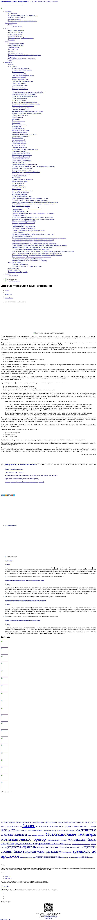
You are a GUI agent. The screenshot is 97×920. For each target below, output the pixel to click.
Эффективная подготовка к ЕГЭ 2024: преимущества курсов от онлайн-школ (34, 243)
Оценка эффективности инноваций (22, 191)
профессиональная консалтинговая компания (20, 464)
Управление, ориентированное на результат (24, 134)
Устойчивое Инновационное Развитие (23, 106)
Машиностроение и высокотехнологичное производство (24, 55)
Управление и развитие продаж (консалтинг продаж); (22, 478)
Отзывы (10, 24)
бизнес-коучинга (52, 826)
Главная (7, 290)
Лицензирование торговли (19, 85)
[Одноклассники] (6, 495)
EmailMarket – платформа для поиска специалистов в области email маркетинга (35, 202)
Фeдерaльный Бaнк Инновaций (21, 157)
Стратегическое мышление (19, 98)
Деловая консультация (14, 19)
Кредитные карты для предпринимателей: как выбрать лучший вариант (32, 247)
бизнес (28, 825)
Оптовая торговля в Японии (20, 89)
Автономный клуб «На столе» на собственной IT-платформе (29, 260)
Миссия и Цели (12, 13)
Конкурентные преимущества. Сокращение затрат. (22, 15)
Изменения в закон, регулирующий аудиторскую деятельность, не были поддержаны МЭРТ (22, 620)
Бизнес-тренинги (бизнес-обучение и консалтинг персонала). (24, 482)
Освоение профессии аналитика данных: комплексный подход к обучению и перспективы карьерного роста (43, 251)
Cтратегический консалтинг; (14, 469)
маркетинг (73, 830)
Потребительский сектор (15, 53)
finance (94, 822)
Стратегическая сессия (18, 121)
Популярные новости (11, 525)
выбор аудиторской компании (69, 826)
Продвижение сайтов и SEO (20, 211)
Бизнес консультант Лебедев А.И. (17, 272)
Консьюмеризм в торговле (19, 187)
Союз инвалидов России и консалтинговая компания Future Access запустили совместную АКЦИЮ (24, 580)
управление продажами (48, 856)
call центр (88, 822)
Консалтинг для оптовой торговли (22, 70)
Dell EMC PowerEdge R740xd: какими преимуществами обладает (30, 200)
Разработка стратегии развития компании (24, 94)
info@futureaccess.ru (14, 281)
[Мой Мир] (8, 495)
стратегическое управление (43, 851)
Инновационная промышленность (22, 155)
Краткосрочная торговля (19, 77)
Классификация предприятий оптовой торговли (26, 172)
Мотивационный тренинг (57, 840)
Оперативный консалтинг (15, 32)
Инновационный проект (19, 143)
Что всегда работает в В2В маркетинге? (23, 223)
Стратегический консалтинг (16, 30)
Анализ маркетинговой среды (20, 130)
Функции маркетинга (18, 128)
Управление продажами (15, 36)
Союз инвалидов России (74, 847)
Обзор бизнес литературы (15, 262)
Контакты (7, 274)
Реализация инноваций (18, 151)
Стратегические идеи (18, 183)
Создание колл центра (18, 224)
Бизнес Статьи (12, 66)
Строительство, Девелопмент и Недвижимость (21, 58)
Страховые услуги (17, 209)
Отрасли (7, 41)
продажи (68, 844)
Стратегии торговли (18, 72)
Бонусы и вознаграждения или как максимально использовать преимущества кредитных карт (39, 238)
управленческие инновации (70, 857)
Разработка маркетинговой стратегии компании (26, 104)
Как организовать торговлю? (20, 192)
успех (84, 856)
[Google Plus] (12, 495)
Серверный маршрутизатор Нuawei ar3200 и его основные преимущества (33, 213)
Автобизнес (11, 51)
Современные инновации (19, 147)
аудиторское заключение (13, 826)
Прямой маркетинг (17, 117)
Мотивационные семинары (71, 834)
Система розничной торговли (20, 174)
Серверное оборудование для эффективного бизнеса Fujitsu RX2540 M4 (32, 217)
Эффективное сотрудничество (16, 17)
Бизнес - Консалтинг (14, 270)
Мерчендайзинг (16, 177)
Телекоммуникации (14, 47)
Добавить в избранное (20, 1)
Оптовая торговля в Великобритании (22, 168)
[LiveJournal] (10, 495)
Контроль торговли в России (20, 79)
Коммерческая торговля (18, 83)
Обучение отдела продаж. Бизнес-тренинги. (21, 38)
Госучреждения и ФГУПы (15, 45)
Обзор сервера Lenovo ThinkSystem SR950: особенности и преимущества (33, 219)
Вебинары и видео (13, 268)
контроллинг (65, 830)
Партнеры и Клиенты (11, 23)
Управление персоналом (15, 34)
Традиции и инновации (19, 141)
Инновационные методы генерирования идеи (25, 149)
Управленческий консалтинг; (14, 472)
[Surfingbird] (14, 495)
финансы (90, 857)
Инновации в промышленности (21, 136)
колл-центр (8, 830)
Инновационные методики (19, 181)
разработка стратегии (21, 846)
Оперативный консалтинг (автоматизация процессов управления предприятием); (31, 475)
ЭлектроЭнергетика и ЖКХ (16, 43)
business (81, 822)
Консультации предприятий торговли (22, 81)
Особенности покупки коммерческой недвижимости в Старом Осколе (32, 241)
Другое (10, 60)
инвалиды (83, 826)
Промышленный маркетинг (20, 115)
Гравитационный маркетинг (20, 264)
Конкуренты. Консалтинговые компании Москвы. (22, 21)
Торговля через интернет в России (22, 170)
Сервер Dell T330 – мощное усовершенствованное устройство (30, 198)
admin (8, 564)
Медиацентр (8, 62)
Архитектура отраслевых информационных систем (26, 113)
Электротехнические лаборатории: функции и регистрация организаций (33, 240)
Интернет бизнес (13, 49)
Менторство (11, 40)
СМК (59, 847)
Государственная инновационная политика (24, 164)
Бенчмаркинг (16, 119)
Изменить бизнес (17, 26)
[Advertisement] (48, 317)
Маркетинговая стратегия (19, 194)
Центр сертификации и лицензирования (23, 226)
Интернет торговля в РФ (19, 74)
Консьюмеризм (16, 126)
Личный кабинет (13, 275)
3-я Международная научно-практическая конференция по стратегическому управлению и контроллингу (25, 600)
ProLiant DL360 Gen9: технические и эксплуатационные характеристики (33, 204)
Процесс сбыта (16, 123)
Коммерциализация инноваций (21, 153)
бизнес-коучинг (41, 826)
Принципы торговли (18, 185)
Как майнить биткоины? (19, 215)
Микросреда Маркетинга (19, 124)
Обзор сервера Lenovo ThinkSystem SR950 (24, 221)
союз (63, 847)
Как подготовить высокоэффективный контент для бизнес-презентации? (33, 234)
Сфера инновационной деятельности (22, 179)
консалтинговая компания (32, 830)
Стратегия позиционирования (20, 68)
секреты (53, 847)
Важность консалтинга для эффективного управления (27, 92)
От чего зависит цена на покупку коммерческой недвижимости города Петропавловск (37, 255)
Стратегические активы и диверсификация (24, 102)
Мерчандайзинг (16, 189)
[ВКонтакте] (2, 495)
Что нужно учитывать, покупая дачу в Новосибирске (27, 258)
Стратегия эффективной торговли (21, 196)
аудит (2, 826)
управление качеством (28, 857)
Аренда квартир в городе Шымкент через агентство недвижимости (31, 257)
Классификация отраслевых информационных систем (27, 111)
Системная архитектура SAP (20, 109)
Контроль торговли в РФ (19, 175)
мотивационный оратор (23, 839)
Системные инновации (18, 162)
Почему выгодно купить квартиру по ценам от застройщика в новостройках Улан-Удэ (37, 253)
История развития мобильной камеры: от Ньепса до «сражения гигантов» (33, 166)
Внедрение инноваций (18, 140)
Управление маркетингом (19, 132)
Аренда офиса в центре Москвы (21, 206)
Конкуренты (8, 878)
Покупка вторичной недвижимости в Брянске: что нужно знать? (30, 249)
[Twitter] (4, 495)
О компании (8, 11)
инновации (92, 826)
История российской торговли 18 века (23, 75)
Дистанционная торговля (19, 87)
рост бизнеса (41, 847)
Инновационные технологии (20, 158)
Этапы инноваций (17, 138)
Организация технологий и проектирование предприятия (28, 91)
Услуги (7, 28)
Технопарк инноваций (18, 145)
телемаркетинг (66, 852)
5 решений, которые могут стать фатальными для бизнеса (28, 230)
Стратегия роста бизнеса (19, 100)
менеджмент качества (36, 835)
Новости (10, 64)
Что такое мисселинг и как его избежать (23, 228)
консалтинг (19, 830)
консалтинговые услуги (51, 830)
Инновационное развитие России (21, 160)
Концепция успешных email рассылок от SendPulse (26, 208)
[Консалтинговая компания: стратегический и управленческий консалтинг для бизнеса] (29, 1)
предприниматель (23, 843)
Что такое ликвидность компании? (22, 236)
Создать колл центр (8, 560)
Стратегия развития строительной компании (25, 96)
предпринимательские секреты (49, 843)
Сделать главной (6, 1)
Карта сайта (5, 886)
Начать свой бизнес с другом (20, 108)
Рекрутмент (11, 57)
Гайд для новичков (17, 232)
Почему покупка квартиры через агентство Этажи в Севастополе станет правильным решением (39, 245)
